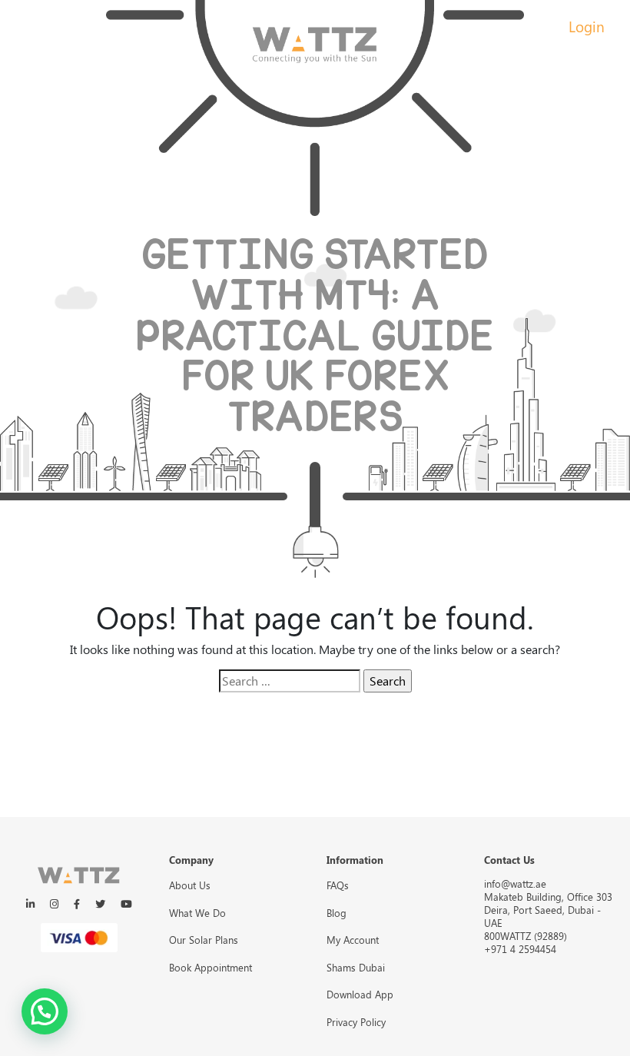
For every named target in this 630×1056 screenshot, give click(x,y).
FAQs (338, 885)
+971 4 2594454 (520, 948)
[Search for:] (289, 680)
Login (587, 26)
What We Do (197, 912)
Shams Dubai (356, 967)
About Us (190, 885)
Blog (336, 912)
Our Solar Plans (203, 939)
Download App (360, 994)
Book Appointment (210, 967)
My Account (353, 939)
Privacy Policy (356, 1021)
